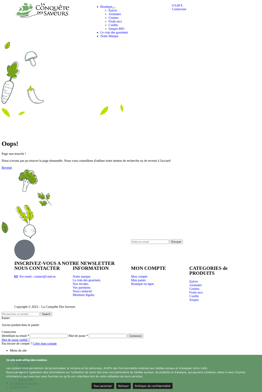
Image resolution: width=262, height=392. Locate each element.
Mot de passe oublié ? (16, 340)
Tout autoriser (103, 386)
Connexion (135, 335)
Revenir (7, 167)
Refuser (123, 386)
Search (46, 314)
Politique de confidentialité (153, 386)
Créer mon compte (45, 343)
